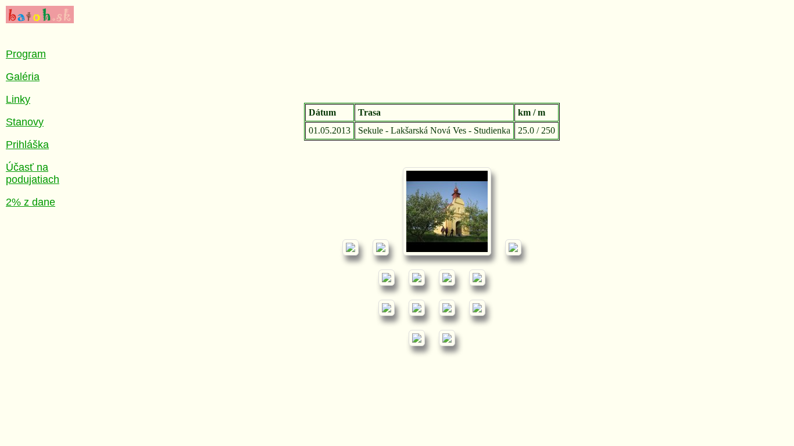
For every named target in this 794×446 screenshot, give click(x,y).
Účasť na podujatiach (32, 173)
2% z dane (30, 202)
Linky (18, 99)
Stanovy (25, 122)
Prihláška (27, 144)
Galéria (23, 76)
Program (26, 54)
